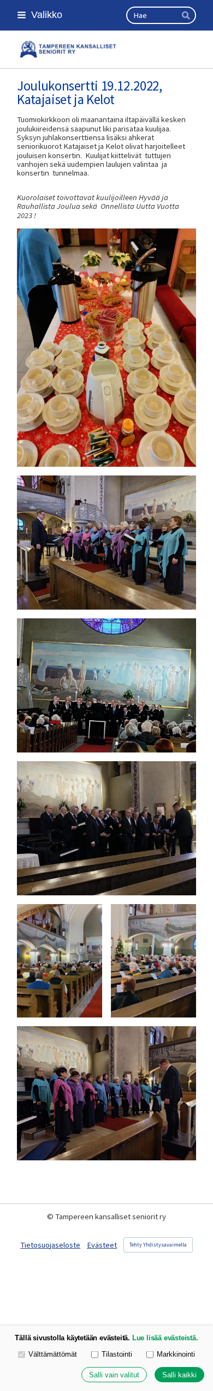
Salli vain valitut (114, 1375)
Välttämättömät (52, 1354)
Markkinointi (176, 1354)
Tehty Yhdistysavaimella (158, 1244)
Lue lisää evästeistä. (165, 1338)
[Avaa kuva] (106, 347)
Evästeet (102, 1245)
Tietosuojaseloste (50, 1245)
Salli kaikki (179, 1375)
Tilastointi (117, 1354)
